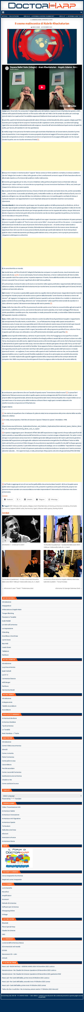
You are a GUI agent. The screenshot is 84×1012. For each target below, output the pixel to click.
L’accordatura (6, 764)
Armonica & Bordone (9, 718)
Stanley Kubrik (58, 508)
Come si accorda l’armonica (11, 772)
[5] (3, 484)
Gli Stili (4, 950)
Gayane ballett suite (17, 508)
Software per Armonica (10, 907)
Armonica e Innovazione (10, 815)
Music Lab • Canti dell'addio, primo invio (15, 985)
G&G (3, 934)
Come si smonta (7, 753)
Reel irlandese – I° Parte (10, 733)
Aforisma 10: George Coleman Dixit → (68, 588)
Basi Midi (5, 643)
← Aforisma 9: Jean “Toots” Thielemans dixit (17, 588)
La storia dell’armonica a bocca (13, 943)
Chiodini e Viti (7, 780)
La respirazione (7, 628)
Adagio (30, 506)
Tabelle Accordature (9, 706)
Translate (18, 799)
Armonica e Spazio (8, 822)
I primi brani (6, 640)
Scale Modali (6, 621)
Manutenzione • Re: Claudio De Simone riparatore (19, 970)
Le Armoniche (7, 888)
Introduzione (6, 602)
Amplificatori (6, 895)
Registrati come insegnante (12, 879)
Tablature (5, 651)
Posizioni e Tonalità (9, 617)
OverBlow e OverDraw (10, 636)
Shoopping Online (8, 911)
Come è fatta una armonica (11, 746)
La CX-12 (5, 675)
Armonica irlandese (9, 722)
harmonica (28, 508)
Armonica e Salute (8, 811)
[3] (67, 332)
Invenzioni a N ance (47, 20)
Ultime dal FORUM (10, 962)
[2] (51, 303)
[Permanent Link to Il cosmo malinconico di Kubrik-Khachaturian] (42, 46)
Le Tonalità (6, 729)
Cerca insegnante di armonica (12, 876)
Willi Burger (6, 682)
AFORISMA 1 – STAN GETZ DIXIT (13, 545)
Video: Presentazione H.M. (11, 807)
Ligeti (35, 508)
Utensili (4, 749)
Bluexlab (5, 923)
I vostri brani (6, 647)
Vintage (5, 914)
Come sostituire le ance (10, 783)
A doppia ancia (7, 702)
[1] (38, 139)
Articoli (4, 958)
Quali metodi (6, 671)
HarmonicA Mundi (37, 20)
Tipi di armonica (7, 726)
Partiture (5, 655)
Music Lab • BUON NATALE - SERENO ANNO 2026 (19, 966)
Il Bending (5, 632)
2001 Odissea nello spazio (18, 506)
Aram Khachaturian (40, 506)
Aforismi (5, 834)
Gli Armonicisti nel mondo (11, 946)
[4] (3, 432)
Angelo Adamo (36, 27)
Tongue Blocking (8, 613)
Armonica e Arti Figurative (11, 818)
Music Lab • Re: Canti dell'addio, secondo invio (18, 981)
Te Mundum (6, 826)
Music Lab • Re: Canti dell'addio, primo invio (17, 978)
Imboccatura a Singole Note (11, 609)
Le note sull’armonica (9, 624)
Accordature (6, 710)
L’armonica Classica (9, 678)
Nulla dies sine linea (9, 830)
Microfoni (5, 892)
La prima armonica (8, 667)
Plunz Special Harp (8, 927)
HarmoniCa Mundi (8, 690)
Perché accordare (8, 768)
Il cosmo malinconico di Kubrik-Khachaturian (42, 23)
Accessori (5, 899)
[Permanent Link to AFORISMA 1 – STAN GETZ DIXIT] (21, 529)
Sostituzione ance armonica (12, 776)
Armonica (51, 506)
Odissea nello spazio (45, 508)
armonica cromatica (62, 506)
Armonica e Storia (8, 841)
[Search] (81, 12)
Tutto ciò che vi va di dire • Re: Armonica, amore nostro (21, 989)
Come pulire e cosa (8, 761)
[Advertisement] (42, 156)
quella (17, 275)
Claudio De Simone (8, 930)
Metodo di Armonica (9, 903)
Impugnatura (6, 606)
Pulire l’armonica (8, 757)
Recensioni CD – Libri (9, 954)
